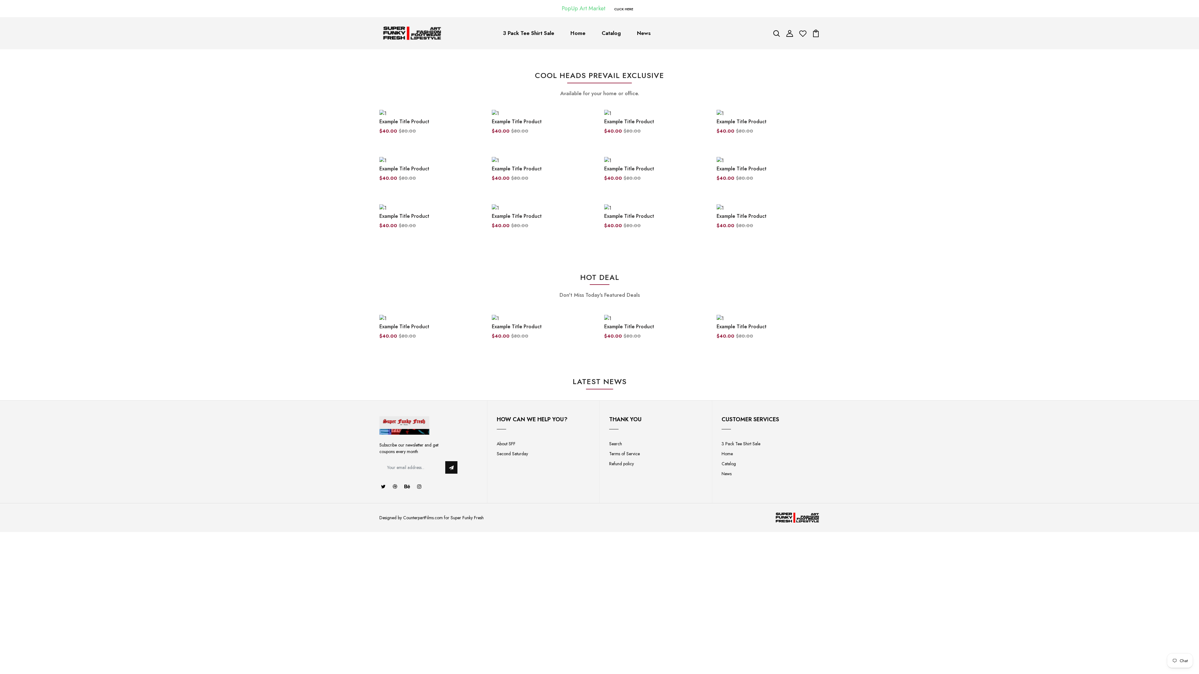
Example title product (404, 121)
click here (623, 9)
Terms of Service (624, 454)
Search (615, 444)
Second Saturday (512, 454)
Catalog (611, 33)
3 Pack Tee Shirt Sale (528, 33)
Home (577, 33)
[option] (431, 332)
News (644, 33)
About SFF (506, 444)
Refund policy (621, 464)
